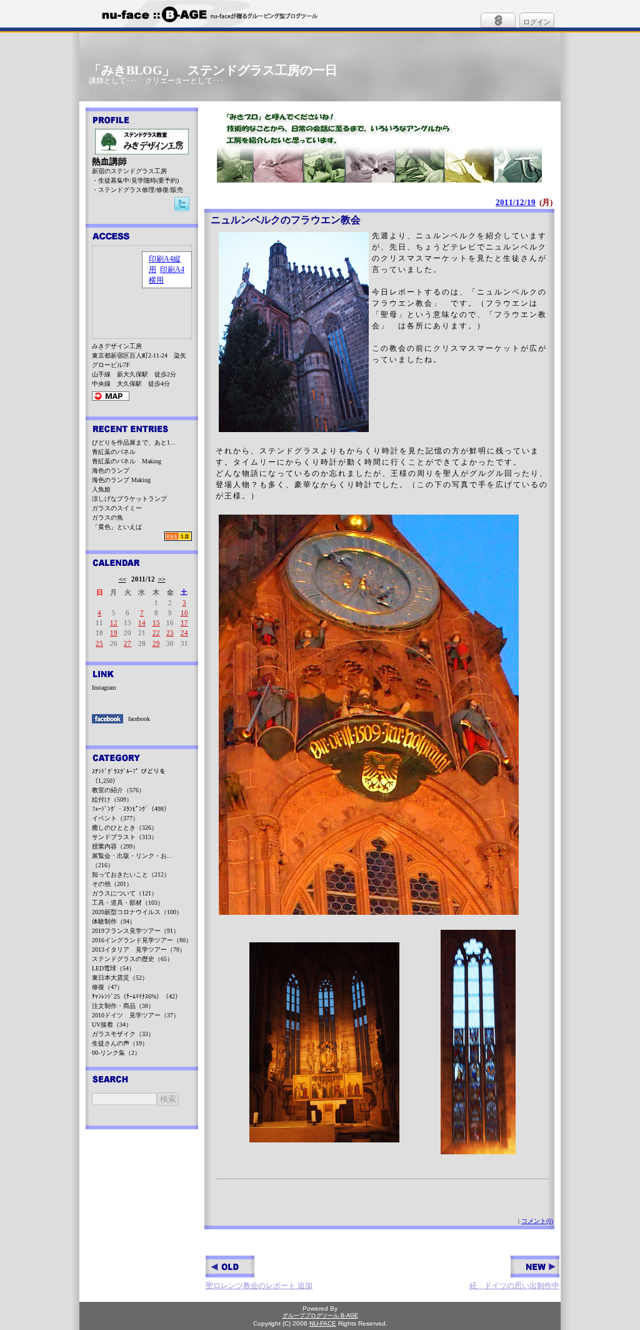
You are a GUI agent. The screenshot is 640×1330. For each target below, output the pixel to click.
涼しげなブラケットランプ (129, 498)
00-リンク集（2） (116, 1052)
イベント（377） (115, 818)
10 (184, 613)
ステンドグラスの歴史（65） (132, 958)
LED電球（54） (113, 968)
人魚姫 (101, 489)
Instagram (104, 687)
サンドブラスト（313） (125, 837)
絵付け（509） (112, 799)
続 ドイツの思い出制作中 (514, 1285)
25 (99, 643)
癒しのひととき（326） (125, 827)
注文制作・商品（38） (123, 1005)
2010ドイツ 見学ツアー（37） (135, 1015)
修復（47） (107, 987)
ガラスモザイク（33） (123, 1033)
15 (156, 623)
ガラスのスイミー (117, 508)
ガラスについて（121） (125, 893)
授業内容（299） (115, 846)
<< (122, 579)
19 (114, 633)
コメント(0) (537, 1220)
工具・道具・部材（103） (128, 902)
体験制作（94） (114, 921)
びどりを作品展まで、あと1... (134, 442)
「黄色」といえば (117, 526)
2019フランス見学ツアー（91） (135, 930)
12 (114, 623)
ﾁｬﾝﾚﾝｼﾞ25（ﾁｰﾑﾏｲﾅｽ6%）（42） (136, 996)
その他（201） (112, 883)
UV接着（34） (112, 1024)
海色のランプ (110, 470)
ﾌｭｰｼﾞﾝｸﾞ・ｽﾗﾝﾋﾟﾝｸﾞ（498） (131, 808)
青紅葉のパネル (114, 451)
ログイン (537, 22)
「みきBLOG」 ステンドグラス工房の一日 (213, 70)
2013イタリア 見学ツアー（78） (139, 949)
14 (142, 623)
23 (170, 633)
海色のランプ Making (121, 479)
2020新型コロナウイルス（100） (137, 912)
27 (127, 643)
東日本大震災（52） (120, 977)
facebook (139, 718)
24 (184, 633)
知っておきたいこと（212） (131, 874)
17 (184, 623)
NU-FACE (322, 1323)
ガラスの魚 (107, 517)
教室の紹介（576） (118, 790)
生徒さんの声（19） (120, 1043)
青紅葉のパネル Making (126, 461)
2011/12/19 (516, 202)
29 (156, 643)
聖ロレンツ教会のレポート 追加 (259, 1285)
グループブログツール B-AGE (320, 1315)
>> (162, 579)
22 (156, 633)
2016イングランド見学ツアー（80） (142, 940)
